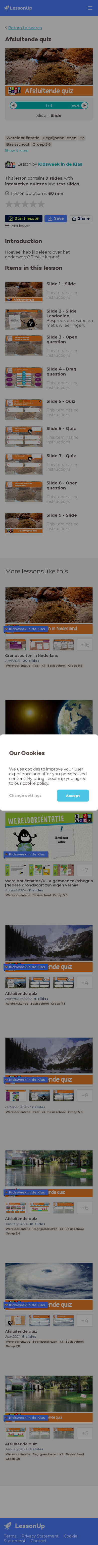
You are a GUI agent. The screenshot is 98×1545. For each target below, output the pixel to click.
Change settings (25, 795)
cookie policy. (36, 783)
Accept (73, 795)
